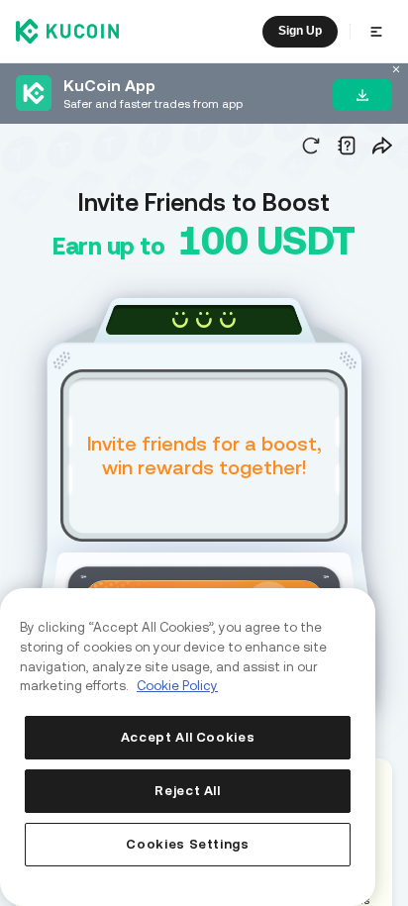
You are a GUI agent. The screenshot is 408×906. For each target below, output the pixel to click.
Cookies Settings (188, 844)
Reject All (187, 790)
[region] (187, 747)
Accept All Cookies (188, 737)
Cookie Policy (177, 685)
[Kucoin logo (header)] (67, 31)
